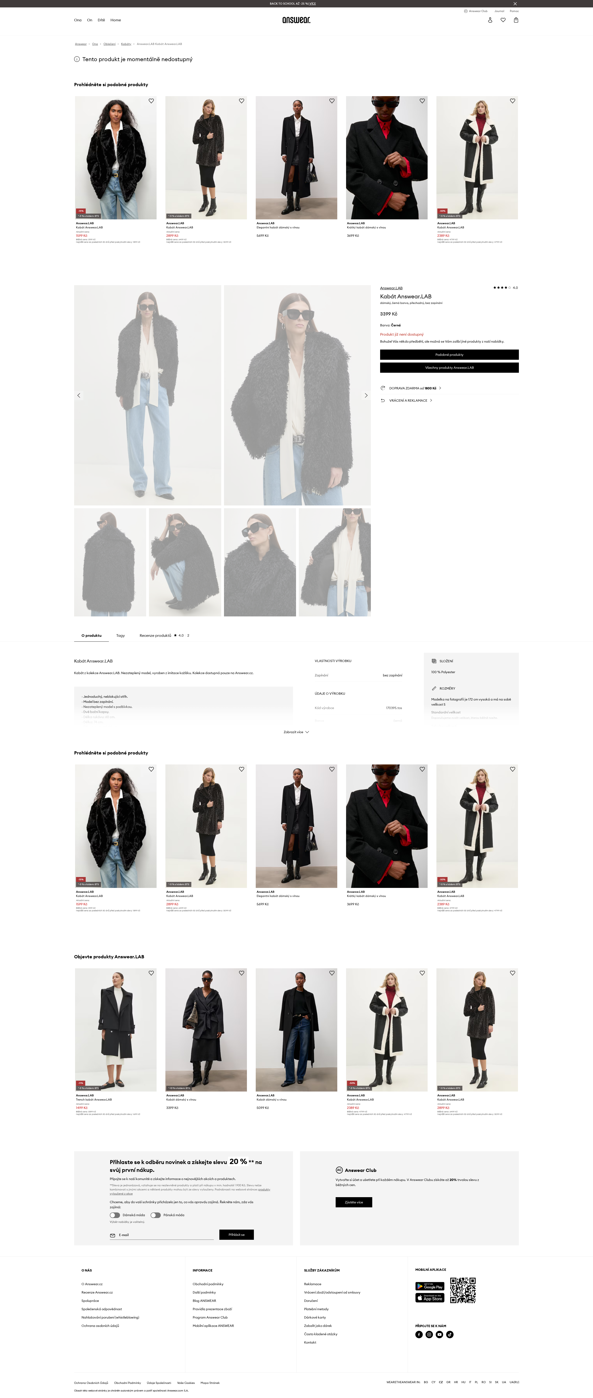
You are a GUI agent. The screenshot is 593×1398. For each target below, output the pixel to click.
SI (490, 1382)
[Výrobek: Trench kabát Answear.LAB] (116, 1030)
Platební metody (316, 1309)
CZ (441, 1382)
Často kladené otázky (321, 1334)
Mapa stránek (210, 1383)
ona (78, 20)
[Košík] (516, 20)
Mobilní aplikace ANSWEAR (213, 1326)
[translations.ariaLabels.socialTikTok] (450, 1334)
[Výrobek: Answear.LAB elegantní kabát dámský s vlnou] (296, 157)
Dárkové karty (315, 1317)
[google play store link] (429, 1286)
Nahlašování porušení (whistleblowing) (110, 1317)
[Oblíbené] (503, 20)
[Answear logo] (296, 20)
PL (476, 1382)
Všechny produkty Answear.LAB (449, 368)
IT (470, 1382)
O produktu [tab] (91, 635)
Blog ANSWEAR (204, 1301)
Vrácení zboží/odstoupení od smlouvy (332, 1292)
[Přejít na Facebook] (419, 1335)
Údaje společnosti (159, 1383)
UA (504, 1382)
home (115, 20)
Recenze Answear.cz (97, 1292)
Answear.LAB (391, 288)
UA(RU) (514, 1382)
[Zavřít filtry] (515, 3)
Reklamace (312, 1284)
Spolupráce (90, 1301)
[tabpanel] (296, 689)
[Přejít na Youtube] (439, 1335)
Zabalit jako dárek (318, 1326)
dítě (101, 20)
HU (463, 1382)
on (89, 20)
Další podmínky (204, 1292)
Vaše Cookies (186, 1383)
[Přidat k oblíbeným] (151, 100)
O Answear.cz (92, 1284)
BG (426, 1382)
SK (496, 1382)
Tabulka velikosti (444, 726)
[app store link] (429, 1297)
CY (433, 1382)
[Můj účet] (490, 20)
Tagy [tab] (120, 635)
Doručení (311, 1301)
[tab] (164, 635)
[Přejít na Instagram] (429, 1335)
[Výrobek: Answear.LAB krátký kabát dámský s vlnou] (387, 157)
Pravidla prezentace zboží (212, 1309)
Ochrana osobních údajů (100, 1326)
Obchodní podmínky (208, 1284)
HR (456, 1382)
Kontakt (310, 1342)
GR (448, 1382)
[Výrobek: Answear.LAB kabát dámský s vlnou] (206, 1030)
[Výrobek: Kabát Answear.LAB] (116, 157)
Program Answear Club (210, 1317)
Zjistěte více (354, 1202)
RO (484, 1382)
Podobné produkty (449, 355)
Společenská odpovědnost (102, 1309)
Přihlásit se (237, 1235)
